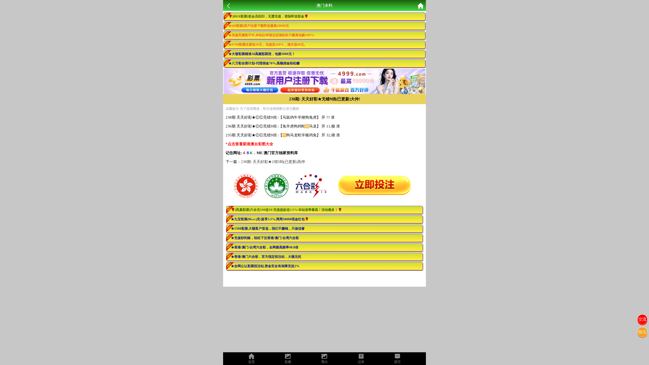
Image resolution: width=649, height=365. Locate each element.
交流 (642, 319)
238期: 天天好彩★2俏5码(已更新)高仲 (273, 162)
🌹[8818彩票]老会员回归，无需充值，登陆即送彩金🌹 (268, 16)
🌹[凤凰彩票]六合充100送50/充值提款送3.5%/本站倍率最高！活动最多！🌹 (286, 210)
